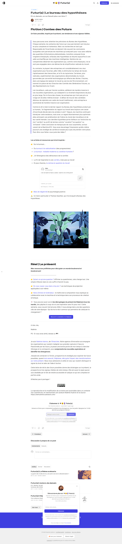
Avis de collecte (76, 532)
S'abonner (104, 3)
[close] (77, 486)
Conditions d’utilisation (69, 515)
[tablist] (39, 446)
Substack (49, 540)
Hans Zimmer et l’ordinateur (43, 293)
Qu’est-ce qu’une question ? (43, 279)
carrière (57, 160)
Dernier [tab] (40, 466)
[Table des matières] (2, 272)
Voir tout (35, 507)
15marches (55, 341)
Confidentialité (60, 532)
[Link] (28, 29)
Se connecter (115, 3)
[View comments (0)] (39, 25)
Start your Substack (56, 536)
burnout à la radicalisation (46, 148)
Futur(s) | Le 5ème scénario (43, 471)
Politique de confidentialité (68, 518)
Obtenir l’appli (69, 536)
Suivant (85, 434)
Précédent (37, 434)
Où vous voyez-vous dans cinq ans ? (47, 286)
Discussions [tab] (47, 466)
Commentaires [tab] (36, 446)
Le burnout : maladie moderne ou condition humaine (53, 152)
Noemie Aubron (39, 19)
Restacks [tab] (43, 446)
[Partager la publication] (97, 3)
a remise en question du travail (58, 163)
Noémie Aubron (42, 341)
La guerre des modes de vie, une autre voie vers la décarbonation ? (50, 474)
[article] (61, 475)
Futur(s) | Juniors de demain (43, 483)
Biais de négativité (40, 192)
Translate (34, 9)
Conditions (68, 532)
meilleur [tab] (34, 466)
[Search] (94, 3)
